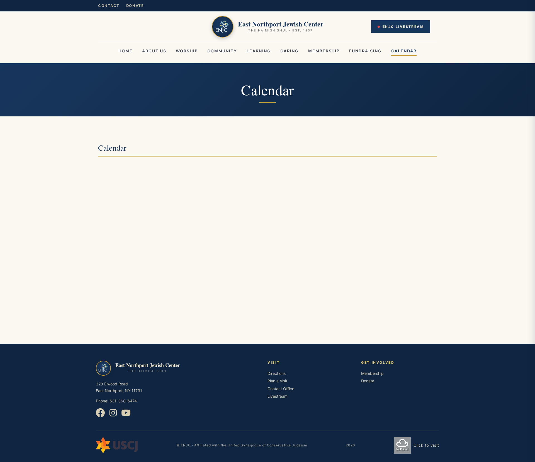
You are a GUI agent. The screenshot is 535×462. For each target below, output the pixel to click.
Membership (324, 50)
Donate (135, 5)
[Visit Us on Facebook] (101, 415)
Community (222, 50)
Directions (277, 373)
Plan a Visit (277, 380)
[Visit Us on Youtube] (125, 415)
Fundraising (365, 50)
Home (125, 50)
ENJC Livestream (403, 27)
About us (154, 50)
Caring (289, 50)
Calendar (404, 50)
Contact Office (281, 388)
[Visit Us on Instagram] (114, 415)
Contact (109, 5)
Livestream (278, 396)
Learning (259, 50)
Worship (187, 50)
